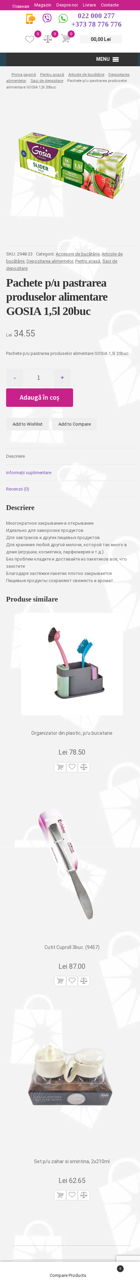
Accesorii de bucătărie (78, 254)
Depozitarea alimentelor (50, 261)
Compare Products (68, 1275)
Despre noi (67, 5)
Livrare (89, 5)
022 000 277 (96, 16)
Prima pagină (24, 74)
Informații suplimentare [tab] (28, 472)
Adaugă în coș (39, 397)
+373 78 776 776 (96, 24)
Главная (21, 6)
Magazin (42, 5)
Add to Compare (74, 424)
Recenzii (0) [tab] (17, 489)
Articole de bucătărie (86, 74)
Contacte (110, 5)
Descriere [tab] (15, 456)
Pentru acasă (52, 74)
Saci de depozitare (47, 80)
